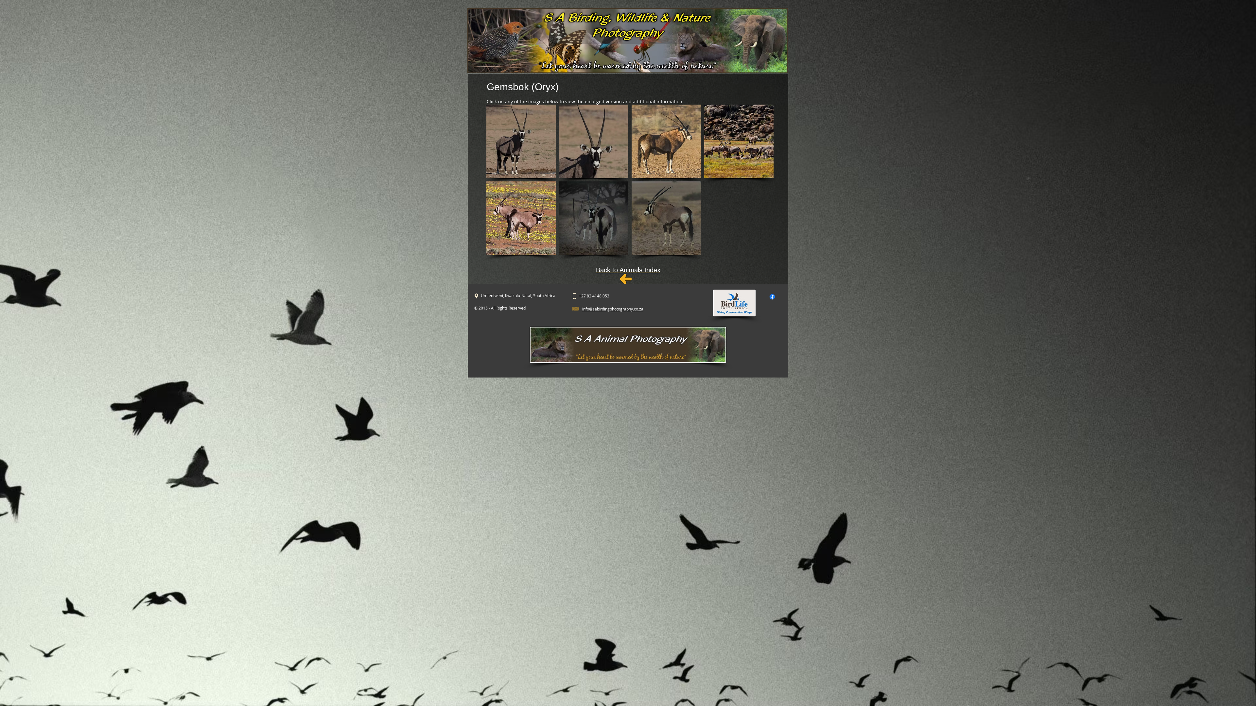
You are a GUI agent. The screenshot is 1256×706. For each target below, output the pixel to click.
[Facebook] (772, 296)
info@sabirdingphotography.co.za (612, 308)
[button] (521, 141)
